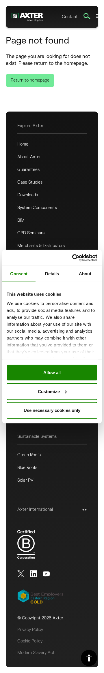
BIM (21, 220)
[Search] (86, 16)
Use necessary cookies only (52, 410)
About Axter (29, 156)
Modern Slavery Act (36, 652)
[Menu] (98, 16)
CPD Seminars (30, 233)
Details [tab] (52, 273)
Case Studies (29, 182)
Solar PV (25, 480)
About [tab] (85, 273)
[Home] (27, 17)
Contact (70, 16)
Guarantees (28, 169)
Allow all (52, 372)
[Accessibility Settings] (89, 658)
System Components (37, 207)
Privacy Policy (30, 629)
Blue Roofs (27, 467)
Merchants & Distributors (41, 245)
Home (22, 144)
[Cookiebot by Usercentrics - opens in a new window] (73, 257)
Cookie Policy (29, 641)
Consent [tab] (18, 273)
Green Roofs (29, 455)
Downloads (27, 195)
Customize (49, 391)
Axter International (35, 509)
